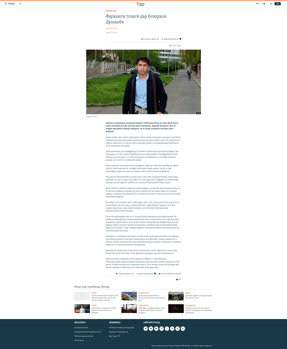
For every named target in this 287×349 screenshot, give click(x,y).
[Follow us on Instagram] (161, 329)
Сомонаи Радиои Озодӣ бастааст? (87, 332)
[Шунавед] (271, 4)
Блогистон (111, 11)
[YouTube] (264, 4)
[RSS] (177, 329)
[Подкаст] (183, 329)
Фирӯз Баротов (111, 28)
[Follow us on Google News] (146, 329)
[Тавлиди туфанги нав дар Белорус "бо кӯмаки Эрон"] (176, 296)
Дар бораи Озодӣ (81, 328)
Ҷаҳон (93, 293)
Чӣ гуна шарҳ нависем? (83, 336)
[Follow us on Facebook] (151, 329)
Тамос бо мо (79, 340)
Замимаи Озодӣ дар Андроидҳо (121, 328)
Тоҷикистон (143, 293)
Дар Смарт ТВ (114, 336)
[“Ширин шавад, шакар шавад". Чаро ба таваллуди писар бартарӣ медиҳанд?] (176, 308)
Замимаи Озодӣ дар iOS (118, 332)
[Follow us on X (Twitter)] (167, 329)
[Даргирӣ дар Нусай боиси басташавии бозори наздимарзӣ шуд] (129, 296)
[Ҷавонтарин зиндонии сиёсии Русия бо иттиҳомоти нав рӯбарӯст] (82, 308)
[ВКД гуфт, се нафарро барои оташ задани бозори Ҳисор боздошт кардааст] (129, 308)
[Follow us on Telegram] (172, 329)
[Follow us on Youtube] (156, 329)
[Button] (150, 39)
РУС (257, 4)
